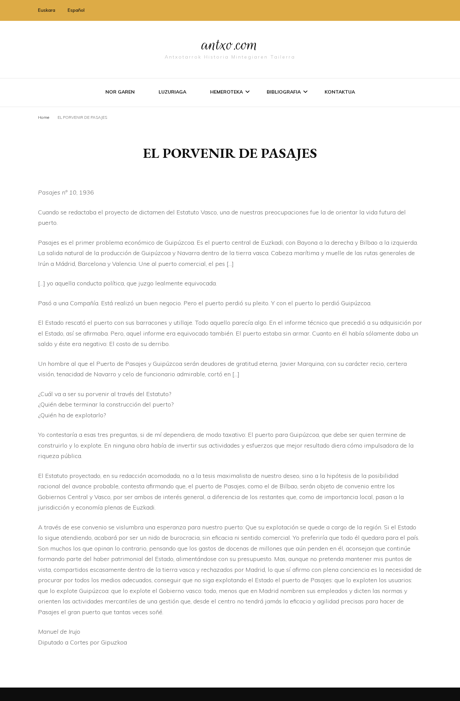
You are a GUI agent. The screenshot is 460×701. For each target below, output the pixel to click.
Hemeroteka (226, 92)
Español (76, 10)
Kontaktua (340, 92)
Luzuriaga (172, 92)
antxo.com (230, 44)
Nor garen (120, 92)
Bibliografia (284, 92)
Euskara (46, 10)
